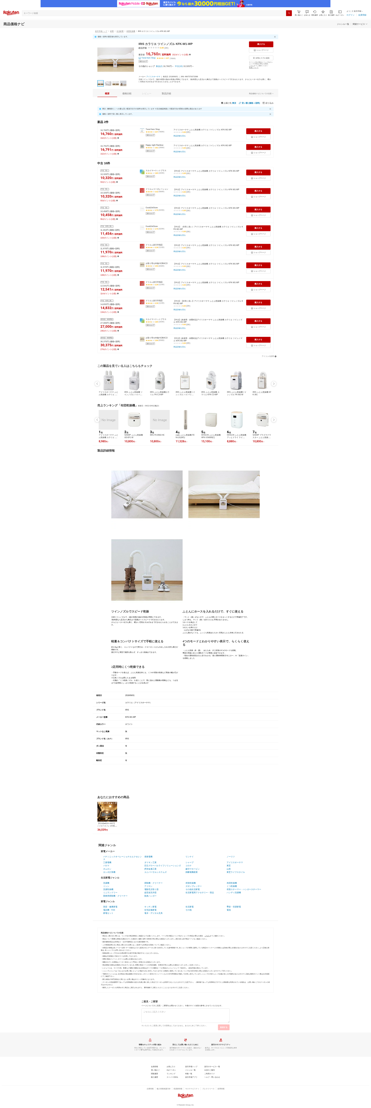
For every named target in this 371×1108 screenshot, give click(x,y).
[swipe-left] (97, 383)
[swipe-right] (273, 383)
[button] (307, 13)
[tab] (107, 93)
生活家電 (120, 31)
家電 (112, 31)
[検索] (289, 13)
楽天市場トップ (101, 31)
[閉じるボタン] (275, 36)
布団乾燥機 (130, 31)
